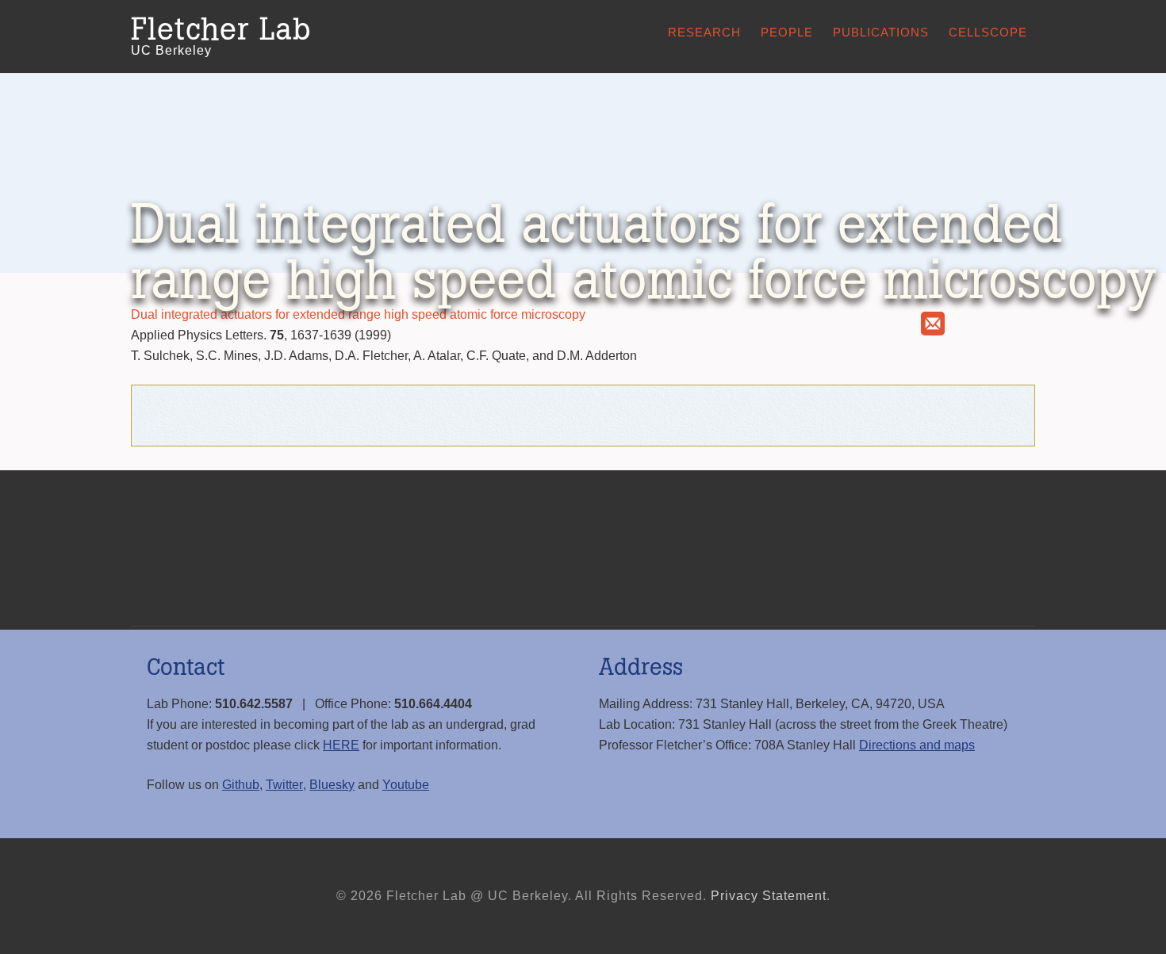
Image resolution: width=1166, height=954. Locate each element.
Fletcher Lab (221, 30)
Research (704, 32)
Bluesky (332, 784)
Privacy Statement (769, 895)
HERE (341, 745)
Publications (881, 32)
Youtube (405, 784)
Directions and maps (917, 745)
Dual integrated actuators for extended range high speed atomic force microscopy (358, 314)
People (787, 32)
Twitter (284, 784)
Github (240, 784)
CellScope (988, 32)
